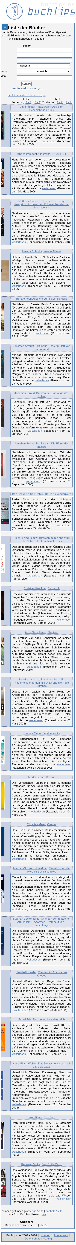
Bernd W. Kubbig (29, 679)
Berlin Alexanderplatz (58, 493)
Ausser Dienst (52, 251)
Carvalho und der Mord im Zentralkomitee (48, 870)
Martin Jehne (36, 777)
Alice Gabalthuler (35, 632)
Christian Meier (36, 824)
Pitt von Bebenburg (52, 201)
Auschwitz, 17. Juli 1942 (52, 153)
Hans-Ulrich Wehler (25, 1063)
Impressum (61, 1235)
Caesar (50, 777)
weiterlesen (49, 141)
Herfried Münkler (26, 972)
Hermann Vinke (30, 1164)
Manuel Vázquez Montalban (30, 868)
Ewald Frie (24, 1019)
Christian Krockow (35, 588)
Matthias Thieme (28, 201)
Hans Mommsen (26, 153)
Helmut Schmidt (32, 251)
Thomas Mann (32, 733)
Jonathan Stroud (23, 345)
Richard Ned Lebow (25, 537)
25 (41, 1225)
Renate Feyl (23, 298)
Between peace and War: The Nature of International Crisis (45, 539)
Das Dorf (49, 1117)
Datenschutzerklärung (38, 1238)
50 (46, 1225)
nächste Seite (54, 1210)
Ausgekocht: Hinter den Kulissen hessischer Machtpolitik (41, 206)
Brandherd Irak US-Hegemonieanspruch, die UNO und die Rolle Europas (41, 682)
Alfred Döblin (35, 493)
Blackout (53, 632)
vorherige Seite (34, 1210)
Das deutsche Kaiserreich (49, 1019)
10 (35, 1225)
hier (44, 1214)
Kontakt (45, 1235)
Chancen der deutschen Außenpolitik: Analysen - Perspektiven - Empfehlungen (43, 922)
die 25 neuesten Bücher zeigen (26, 95)
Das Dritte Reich (52, 1164)
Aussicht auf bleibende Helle (49, 298)
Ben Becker (19, 493)
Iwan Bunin (35, 1117)
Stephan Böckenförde (26, 918)
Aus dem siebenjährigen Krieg (46, 108)
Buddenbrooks (51, 733)
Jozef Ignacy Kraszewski (35, 106)
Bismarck (54, 588)
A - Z (28, 102)
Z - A (37, 102)
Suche (26, 35)
